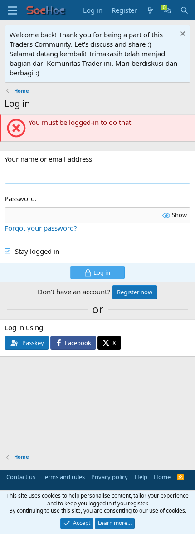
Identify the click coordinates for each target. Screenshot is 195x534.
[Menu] (12, 10)
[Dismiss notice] (181, 35)
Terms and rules (63, 477)
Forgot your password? (41, 227)
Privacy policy (109, 477)
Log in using (24, 327)
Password (20, 198)
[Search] (184, 10)
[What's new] (150, 10)
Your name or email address (48, 158)
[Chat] (168, 10)
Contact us (20, 477)
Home (162, 477)
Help (141, 477)
